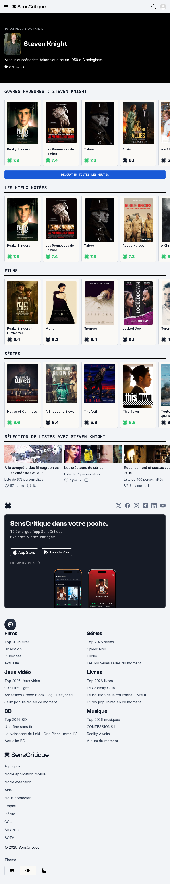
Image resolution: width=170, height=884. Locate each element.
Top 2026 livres (100, 681)
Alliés (127, 149)
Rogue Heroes (134, 245)
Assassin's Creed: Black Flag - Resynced (38, 695)
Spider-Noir (96, 649)
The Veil (90, 411)
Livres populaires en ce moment (114, 702)
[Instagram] (136, 507)
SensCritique (12, 28)
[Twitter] (118, 507)
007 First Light (16, 688)
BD (8, 711)
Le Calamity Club (101, 688)
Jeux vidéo (17, 672)
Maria (50, 328)
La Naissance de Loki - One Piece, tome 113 (40, 734)
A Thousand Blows (60, 411)
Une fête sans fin (18, 726)
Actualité (11, 663)
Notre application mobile (25, 774)
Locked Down (133, 328)
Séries (94, 633)
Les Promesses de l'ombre (60, 151)
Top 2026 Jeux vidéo (22, 681)
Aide (8, 790)
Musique (97, 711)
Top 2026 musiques (103, 719)
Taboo (89, 149)
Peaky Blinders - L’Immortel (20, 331)
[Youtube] (163, 507)
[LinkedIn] (154, 507)
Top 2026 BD (15, 719)
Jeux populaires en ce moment (30, 702)
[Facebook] (127, 507)
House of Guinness (22, 411)
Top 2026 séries (100, 642)
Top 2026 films (16, 642)
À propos (12, 766)
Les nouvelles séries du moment (114, 663)
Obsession (13, 649)
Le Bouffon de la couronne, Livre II (116, 695)
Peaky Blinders (18, 149)
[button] (163, 6)
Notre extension (17, 782)
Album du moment (102, 741)
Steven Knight (34, 28)
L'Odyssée (12, 656)
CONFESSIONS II (101, 726)
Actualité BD (14, 741)
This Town (131, 411)
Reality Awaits (98, 734)
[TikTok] (145, 507)
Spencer (90, 328)
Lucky (92, 656)
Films (10, 633)
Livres (94, 672)
